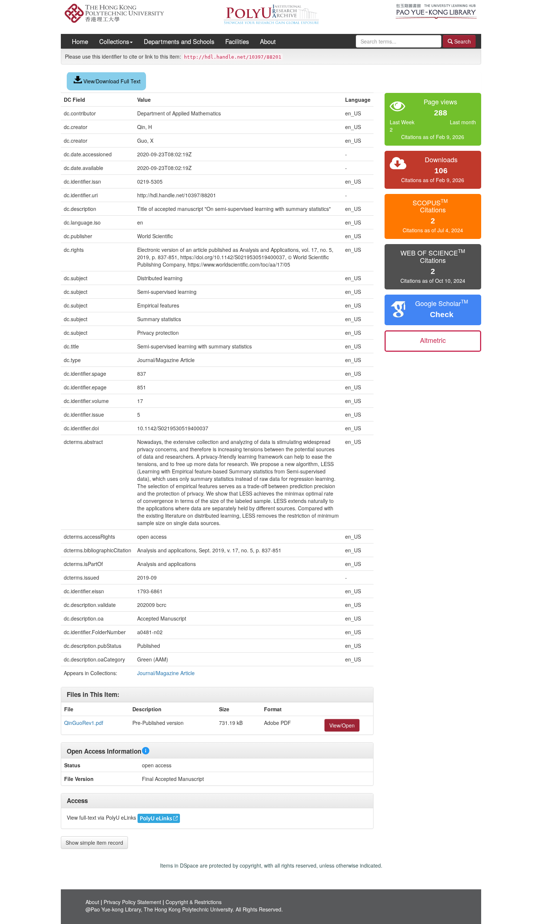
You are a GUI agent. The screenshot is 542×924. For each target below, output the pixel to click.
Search (462, 41)
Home (80, 41)
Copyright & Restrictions (194, 902)
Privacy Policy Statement (132, 902)
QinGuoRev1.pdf (83, 722)
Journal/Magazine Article (166, 673)
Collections (114, 41)
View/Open (342, 725)
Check (442, 314)
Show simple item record (94, 842)
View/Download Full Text (111, 81)
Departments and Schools (179, 41)
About (268, 41)
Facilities (237, 41)
